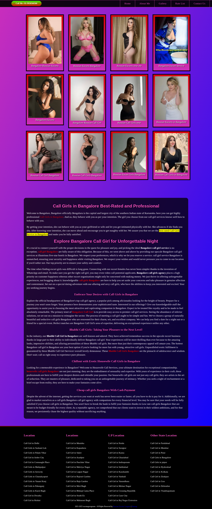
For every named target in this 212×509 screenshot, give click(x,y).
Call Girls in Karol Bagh (35, 491)
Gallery (163, 3)
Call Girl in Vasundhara (118, 481)
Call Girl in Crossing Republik (121, 491)
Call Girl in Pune (157, 453)
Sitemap (134, 506)
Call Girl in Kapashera (76, 448)
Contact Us (199, 3)
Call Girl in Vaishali (117, 476)
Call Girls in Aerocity (33, 472)
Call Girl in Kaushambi (118, 472)
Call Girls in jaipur (158, 462)
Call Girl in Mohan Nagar (119, 486)
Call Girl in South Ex (75, 495)
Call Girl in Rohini (32, 500)
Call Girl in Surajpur (117, 448)
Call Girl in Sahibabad (118, 467)
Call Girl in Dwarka (32, 495)
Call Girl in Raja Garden (77, 481)
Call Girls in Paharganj (34, 486)
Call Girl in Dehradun (160, 486)
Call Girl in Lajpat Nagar (77, 472)
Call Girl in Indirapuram (119, 462)
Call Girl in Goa (157, 481)
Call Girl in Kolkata (159, 472)
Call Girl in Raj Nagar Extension (122, 500)
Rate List (180, 3)
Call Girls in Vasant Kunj (35, 481)
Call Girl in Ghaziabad (118, 457)
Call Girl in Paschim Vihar (78, 462)
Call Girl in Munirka (75, 443)
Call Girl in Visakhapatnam (162, 491)
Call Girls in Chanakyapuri (36, 476)
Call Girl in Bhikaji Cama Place (80, 491)
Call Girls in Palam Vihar (35, 453)
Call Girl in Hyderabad (160, 467)
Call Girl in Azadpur (75, 457)
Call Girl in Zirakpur (159, 476)
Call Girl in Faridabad (160, 443)
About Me (144, 3)
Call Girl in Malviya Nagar (78, 467)
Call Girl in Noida (116, 443)
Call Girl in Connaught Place (37, 462)
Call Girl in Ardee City (34, 457)
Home (127, 3)
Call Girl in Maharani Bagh (78, 500)
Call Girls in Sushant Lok (35, 448)
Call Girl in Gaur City (117, 495)
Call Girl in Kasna (116, 453)
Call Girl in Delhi (31, 443)
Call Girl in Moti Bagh (76, 486)
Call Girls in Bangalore (51, 217)
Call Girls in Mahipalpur (35, 467)
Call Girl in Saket (73, 453)
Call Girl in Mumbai (159, 448)
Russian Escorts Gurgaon (122, 506)
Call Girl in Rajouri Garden (78, 476)
